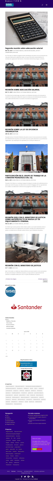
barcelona (19, 388)
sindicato (21, 401)
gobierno (30, 392)
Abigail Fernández (10, 386)
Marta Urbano (39, 395)
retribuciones (36, 399)
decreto (22, 390)
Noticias (15, 52)
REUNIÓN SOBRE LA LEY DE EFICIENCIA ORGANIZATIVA (21, 130)
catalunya (26, 388)
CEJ (31, 388)
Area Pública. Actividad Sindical (22, 92)
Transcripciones (17, 404)
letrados (32, 395)
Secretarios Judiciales (10, 328)
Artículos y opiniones (10, 422)
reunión (43, 399)
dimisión (33, 390)
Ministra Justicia (16, 397)
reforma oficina (21, 399)
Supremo (31, 401)
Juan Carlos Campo (38, 392)
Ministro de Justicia (25, 397)
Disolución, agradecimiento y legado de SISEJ (38, 415)
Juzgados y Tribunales (11, 321)
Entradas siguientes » (43, 279)
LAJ (28, 395)
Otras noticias (9, 322)
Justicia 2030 (22, 395)
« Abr (6, 356)
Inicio (7, 415)
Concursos (8, 418)
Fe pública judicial (16, 392)
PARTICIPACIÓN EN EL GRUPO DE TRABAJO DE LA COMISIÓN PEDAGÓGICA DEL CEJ (25, 176)
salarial (8, 401)
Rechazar (39, 449)
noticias (41, 397)
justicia (16, 395)
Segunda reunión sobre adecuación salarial (24, 48)
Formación (24, 392)
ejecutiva (8, 392)
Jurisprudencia (9, 395)
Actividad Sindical (19, 50)
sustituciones (38, 401)
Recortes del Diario (10, 324)
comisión (41, 388)
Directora (39, 390)
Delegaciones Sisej (10, 424)
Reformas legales (10, 326)
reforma (14, 399)
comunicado (9, 390)
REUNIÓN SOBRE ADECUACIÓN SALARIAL (22, 89)
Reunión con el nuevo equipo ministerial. (37, 423)
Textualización (9, 404)
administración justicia (11, 388)
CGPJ (35, 388)
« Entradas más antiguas (10, 279)
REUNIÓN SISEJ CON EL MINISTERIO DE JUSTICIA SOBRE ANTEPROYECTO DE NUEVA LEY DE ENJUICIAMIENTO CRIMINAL (25, 219)
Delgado (27, 390)
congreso (15, 390)
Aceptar (34, 449)
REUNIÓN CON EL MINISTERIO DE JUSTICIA (23, 265)
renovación (29, 399)
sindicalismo (14, 401)
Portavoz (8, 399)
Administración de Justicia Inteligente (33, 386)
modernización (34, 397)
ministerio (8, 397)
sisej (26, 401)
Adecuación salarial (29, 50)
